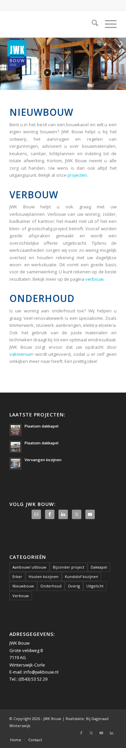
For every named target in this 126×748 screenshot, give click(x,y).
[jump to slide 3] (65, 73)
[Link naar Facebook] (81, 733)
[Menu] (107, 23)
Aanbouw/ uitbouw (29, 567)
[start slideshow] (47, 72)
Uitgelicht (94, 585)
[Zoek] (91, 23)
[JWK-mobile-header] (52, 23)
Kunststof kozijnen (81, 576)
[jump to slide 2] (60, 73)
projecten (77, 175)
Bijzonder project (68, 567)
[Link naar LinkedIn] (112, 733)
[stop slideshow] (78, 72)
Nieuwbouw (23, 585)
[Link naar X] (91, 733)
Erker (17, 576)
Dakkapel (99, 567)
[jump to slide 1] (56, 73)
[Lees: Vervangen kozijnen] (15, 463)
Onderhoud (50, 585)
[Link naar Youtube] (101, 733)
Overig (74, 585)
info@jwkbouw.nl (41, 672)
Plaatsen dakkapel (41, 426)
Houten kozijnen (43, 576)
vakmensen (21, 354)
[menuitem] (91, 23)
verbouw (94, 279)
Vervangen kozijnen (43, 459)
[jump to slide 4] (70, 73)
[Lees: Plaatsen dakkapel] (15, 430)
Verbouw (20, 595)
